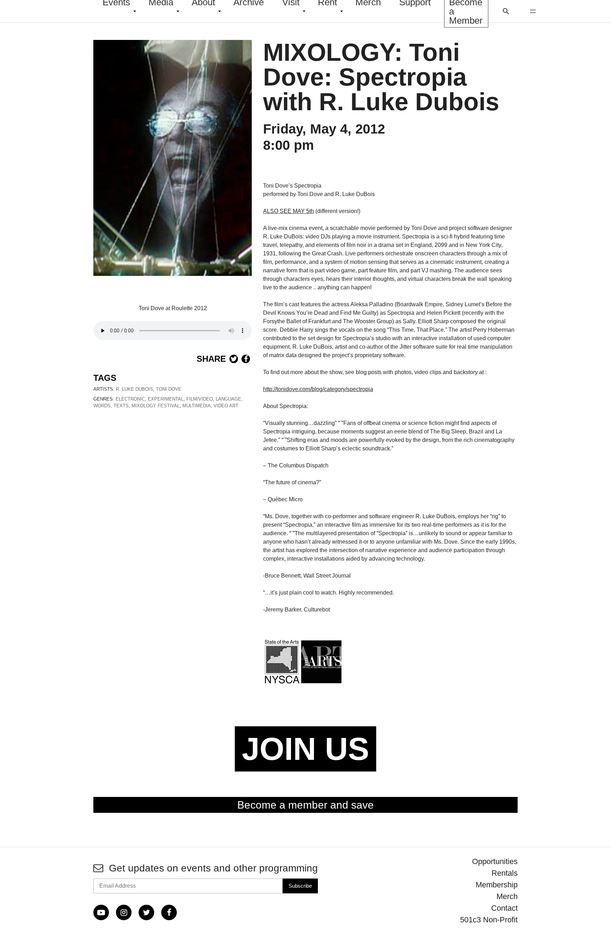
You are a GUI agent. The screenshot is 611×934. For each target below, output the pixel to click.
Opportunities (495, 861)
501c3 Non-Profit (489, 919)
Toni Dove (168, 389)
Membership (497, 884)
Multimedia (196, 405)
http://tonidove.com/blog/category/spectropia (318, 389)
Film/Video (199, 399)
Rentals (504, 873)
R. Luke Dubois (134, 389)
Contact (504, 908)
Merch (507, 896)
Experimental (166, 399)
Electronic (130, 399)
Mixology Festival (156, 405)
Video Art (226, 405)
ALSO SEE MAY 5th (288, 211)
